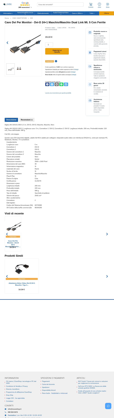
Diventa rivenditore (12, 389)
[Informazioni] (99, 4)
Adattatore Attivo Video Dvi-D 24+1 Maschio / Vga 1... (22, 284)
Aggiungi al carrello (57, 51)
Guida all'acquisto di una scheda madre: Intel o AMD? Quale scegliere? (92, 392)
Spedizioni (45, 387)
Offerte (106, 13)
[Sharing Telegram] (66, 84)
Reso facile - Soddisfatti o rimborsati (54, 393)
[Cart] (91, 5)
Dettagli (76, 69)
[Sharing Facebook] (47, 84)
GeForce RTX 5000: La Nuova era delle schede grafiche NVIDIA (92, 387)
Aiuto (99, 7)
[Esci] (108, 4)
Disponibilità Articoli (49, 390)
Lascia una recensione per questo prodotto (58, 93)
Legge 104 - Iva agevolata (15, 398)
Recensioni (27, 120)
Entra (107, 7)
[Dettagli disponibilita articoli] (55, 61)
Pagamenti (46, 381)
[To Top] (109, 413)
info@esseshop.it (14, 409)
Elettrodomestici (43, 13)
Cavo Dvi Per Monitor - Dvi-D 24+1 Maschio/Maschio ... (12, 243)
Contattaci (9, 401)
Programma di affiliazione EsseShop (19, 392)
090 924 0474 (13, 412)
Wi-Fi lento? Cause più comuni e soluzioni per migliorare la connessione (93, 382)
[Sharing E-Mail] (57, 84)
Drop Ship (9, 395)
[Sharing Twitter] (52, 84)
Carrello (90, 7)
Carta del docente (48, 384)
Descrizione (11, 120)
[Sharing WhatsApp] (61, 84)
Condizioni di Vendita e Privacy (17, 386)
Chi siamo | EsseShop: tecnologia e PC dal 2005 (21, 382)
